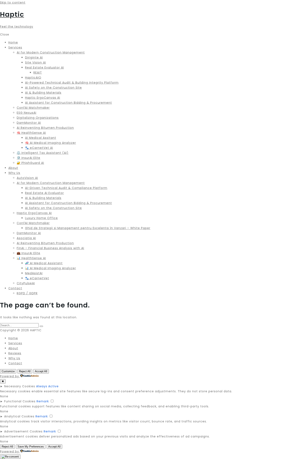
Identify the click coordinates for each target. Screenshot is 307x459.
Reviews (14, 353)
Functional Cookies (20, 401)
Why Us (14, 358)
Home (13, 338)
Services (15, 343)
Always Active (47, 386)
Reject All (24, 371)
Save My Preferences (31, 446)
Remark (43, 401)
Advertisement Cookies (23, 431)
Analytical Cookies (19, 416)
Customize (8, 371)
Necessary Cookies (19, 386)
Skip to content (12, 2)
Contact (15, 363)
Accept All (41, 371)
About (13, 348)
